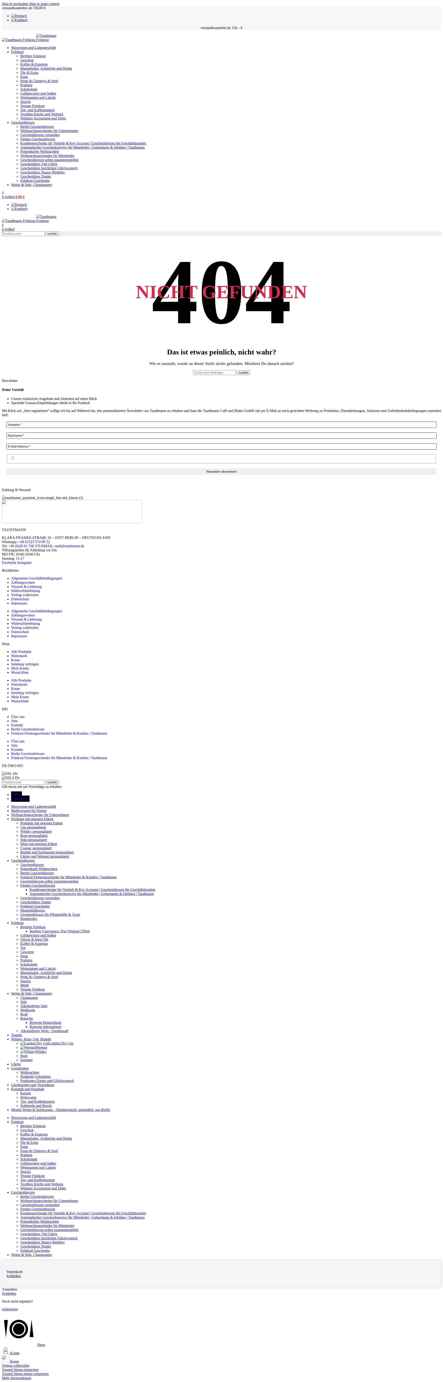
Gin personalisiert (33, 827)
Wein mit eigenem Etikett (38, 844)
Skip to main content (44, 4)
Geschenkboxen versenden (40, 135)
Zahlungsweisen (23, 582)
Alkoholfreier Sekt (33, 1006)
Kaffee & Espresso (34, 64)
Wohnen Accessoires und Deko (43, 118)
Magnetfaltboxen (32, 910)
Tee (23, 948)
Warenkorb (19, 656)
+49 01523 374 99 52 (34, 542)
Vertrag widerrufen (25, 595)
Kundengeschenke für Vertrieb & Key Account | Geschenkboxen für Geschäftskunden (83, 143)
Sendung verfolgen (25, 664)
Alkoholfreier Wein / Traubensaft (44, 1031)
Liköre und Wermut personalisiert (44, 856)
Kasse (15, 660)
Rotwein (26, 1018)
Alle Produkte (21, 652)
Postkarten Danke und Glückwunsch (47, 1081)
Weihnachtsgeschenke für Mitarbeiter (47, 156)
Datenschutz (20, 599)
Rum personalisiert (34, 836)
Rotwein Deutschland (45, 1022)
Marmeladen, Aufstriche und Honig (46, 68)
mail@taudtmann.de (69, 546)
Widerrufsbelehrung (25, 591)
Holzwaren (28, 1097)
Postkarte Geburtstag (35, 1077)
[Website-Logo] (19, 40)
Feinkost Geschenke (35, 181)
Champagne (29, 998)
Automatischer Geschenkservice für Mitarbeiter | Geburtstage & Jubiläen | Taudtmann (82, 147)
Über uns (17, 717)
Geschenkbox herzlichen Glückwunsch (49, 168)
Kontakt (17, 725)
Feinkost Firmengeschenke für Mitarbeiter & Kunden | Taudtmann (59, 733)
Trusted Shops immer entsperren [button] (25, 1374)
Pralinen (26, 85)
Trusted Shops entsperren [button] (20, 1370)
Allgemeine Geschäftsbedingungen (36, 578)
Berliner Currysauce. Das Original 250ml (60, 931)
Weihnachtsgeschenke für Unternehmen (49, 131)
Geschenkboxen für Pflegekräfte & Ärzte (50, 914)
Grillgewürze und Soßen (38, 93)
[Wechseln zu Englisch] (19, 20)
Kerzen (25, 1093)
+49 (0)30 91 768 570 (24, 546)
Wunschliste (20, 672)
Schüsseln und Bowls (36, 1106)
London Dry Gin (61, 1043)
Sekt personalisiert (33, 840)
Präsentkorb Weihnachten (38, 869)
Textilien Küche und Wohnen (41, 114)
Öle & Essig (29, 73)
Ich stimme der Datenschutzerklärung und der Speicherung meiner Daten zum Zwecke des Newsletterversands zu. (98, 458)
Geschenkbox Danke (35, 176)
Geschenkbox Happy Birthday (42, 172)
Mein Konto (20, 668)
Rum (23, 1056)
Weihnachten (29, 1072)
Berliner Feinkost (32, 56)
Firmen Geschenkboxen (37, 139)
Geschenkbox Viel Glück (38, 164)
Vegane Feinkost (32, 106)
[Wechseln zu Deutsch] (19, 16)
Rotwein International (45, 1027)
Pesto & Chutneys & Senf (39, 81)
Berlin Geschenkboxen (37, 127)
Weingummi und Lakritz (38, 97)
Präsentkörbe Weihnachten (39, 151)
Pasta (24, 77)
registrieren (10, 1309)
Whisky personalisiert (36, 831)
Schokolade (28, 89)
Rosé (24, 1014)
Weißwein (27, 1010)
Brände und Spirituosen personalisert (47, 852)
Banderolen (28, 919)
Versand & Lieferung (26, 587)
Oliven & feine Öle (34, 939)
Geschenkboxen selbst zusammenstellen (49, 160)
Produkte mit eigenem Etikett (41, 823)
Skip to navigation (15, 4)
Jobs (14, 721)
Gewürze (27, 60)
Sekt (23, 1002)
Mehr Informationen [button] (16, 1378)
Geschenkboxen (32, 865)
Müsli (24, 985)
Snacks (25, 102)
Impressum (19, 603)
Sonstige (26, 1060)
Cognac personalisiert (36, 848)
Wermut (41, 1047)
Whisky (41, 1052)
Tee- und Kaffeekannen (37, 110)
